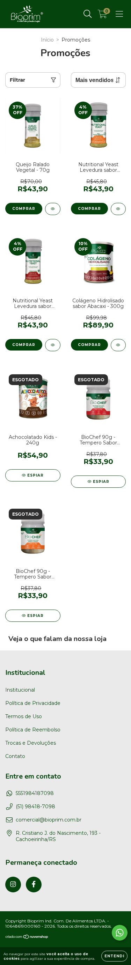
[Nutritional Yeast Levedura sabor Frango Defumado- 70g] (118, 209)
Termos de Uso (23, 716)
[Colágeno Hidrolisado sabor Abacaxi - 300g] (118, 345)
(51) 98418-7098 (35, 806)
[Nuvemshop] (27, 937)
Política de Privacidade (32, 703)
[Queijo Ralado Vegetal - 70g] (52, 209)
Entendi (114, 956)
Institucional (20, 690)
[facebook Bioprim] (34, 884)
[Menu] (119, 14)
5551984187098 (35, 793)
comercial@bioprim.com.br (48, 820)
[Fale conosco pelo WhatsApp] (120, 933)
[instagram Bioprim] (13, 884)
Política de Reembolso (32, 730)
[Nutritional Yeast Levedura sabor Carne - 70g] (52, 345)
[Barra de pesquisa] (88, 14)
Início (47, 40)
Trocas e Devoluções (30, 743)
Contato (15, 756)
